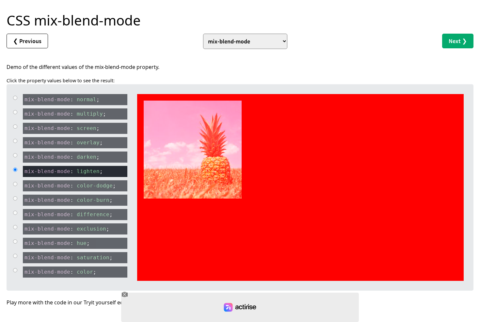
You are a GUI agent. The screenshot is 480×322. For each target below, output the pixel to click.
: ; (62, 99)
